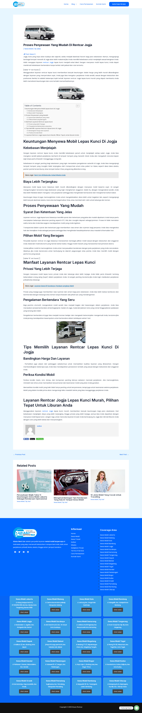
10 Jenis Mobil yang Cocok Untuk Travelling (106, 496)
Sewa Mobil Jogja (106, 546)
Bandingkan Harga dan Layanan (39, 131)
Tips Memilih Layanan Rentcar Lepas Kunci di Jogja (43, 128)
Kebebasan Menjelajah (35, 111)
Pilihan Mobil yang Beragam (37, 119)
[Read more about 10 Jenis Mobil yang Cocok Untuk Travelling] (108, 481)
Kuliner (73, 542)
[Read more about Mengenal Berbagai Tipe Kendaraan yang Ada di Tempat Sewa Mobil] (71, 482)
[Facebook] (15, 552)
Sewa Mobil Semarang (108, 552)
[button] (76, 4)
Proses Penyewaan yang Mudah (37, 115)
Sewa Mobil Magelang (108, 564)
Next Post (124, 454)
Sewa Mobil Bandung (108, 543)
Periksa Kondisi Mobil (35, 133)
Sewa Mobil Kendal (107, 569)
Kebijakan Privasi (77, 548)
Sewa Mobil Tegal (106, 567)
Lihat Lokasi (24, 612)
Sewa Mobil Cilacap (107, 589)
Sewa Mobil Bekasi (107, 561)
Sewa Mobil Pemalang (108, 584)
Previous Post (19, 454)
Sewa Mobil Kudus (106, 578)
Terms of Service (77, 551)
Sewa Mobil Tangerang (108, 555)
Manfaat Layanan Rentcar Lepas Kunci (39, 122)
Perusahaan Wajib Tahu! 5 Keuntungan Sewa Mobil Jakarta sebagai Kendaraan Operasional (32, 497)
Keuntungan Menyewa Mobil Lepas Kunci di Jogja (42, 109)
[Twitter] (19, 552)
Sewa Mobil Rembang (108, 587)
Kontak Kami (101, 4)
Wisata (73, 545)
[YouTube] (24, 552)
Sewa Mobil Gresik (107, 581)
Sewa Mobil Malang (107, 538)
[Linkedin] (28, 552)
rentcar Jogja (48, 62)
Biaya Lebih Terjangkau (36, 113)
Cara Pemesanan (86, 4)
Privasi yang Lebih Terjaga (37, 124)
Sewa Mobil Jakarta (107, 535)
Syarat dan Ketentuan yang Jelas (39, 117)
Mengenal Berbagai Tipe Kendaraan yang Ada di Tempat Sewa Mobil (70, 499)
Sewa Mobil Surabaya (108, 549)
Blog (73, 4)
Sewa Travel (75, 539)
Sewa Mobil (29, 49)
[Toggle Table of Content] (77, 105)
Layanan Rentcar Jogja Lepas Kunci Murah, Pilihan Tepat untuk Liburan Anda (52, 135)
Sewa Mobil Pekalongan (109, 572)
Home (66, 4)
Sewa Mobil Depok (107, 558)
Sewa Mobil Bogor (107, 575)
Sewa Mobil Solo (106, 541)
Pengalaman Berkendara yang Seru (40, 126)
